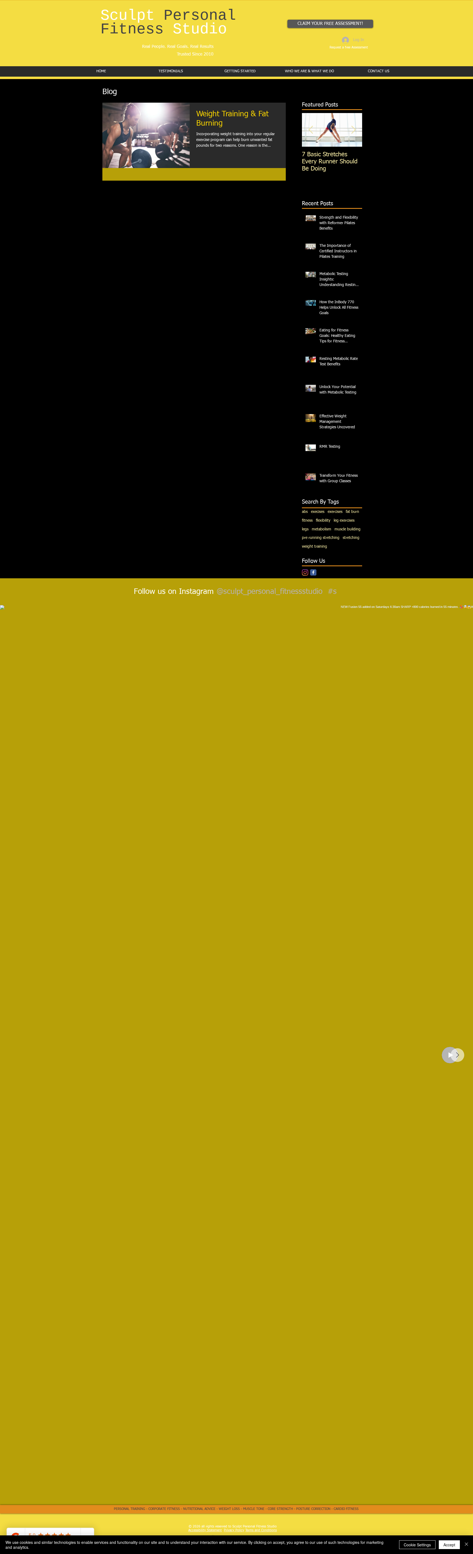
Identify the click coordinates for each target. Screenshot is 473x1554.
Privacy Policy (234, 1530)
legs (305, 529)
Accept (449, 1544)
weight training (314, 546)
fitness (307, 520)
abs (305, 512)
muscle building (347, 529)
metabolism (321, 529)
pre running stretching (320, 538)
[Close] (466, 1545)
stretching (351, 538)
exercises (335, 512)
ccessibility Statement (206, 1530)
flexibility (323, 520)
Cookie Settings (417, 1544)
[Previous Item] (310, 130)
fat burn (352, 512)
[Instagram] (305, 572)
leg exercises (344, 520)
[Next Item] (353, 130)
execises (317, 512)
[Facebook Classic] (313, 572)
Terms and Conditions (261, 1530)
